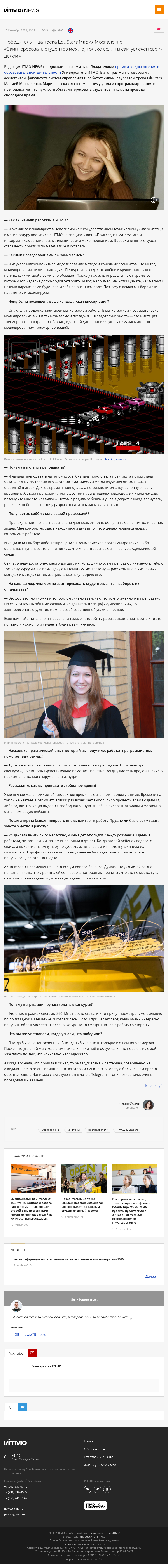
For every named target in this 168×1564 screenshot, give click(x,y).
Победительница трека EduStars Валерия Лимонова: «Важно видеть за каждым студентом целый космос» (82, 1205)
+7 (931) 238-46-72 (15, 1492)
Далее (150, 1276)
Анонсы (17, 1250)
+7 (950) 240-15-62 (15, 1498)
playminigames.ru (115, 459)
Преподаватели (98, 1129)
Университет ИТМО (46, 1366)
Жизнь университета (100, 1465)
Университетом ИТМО (105, 1533)
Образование (50, 1129)
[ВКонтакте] (158, 29)
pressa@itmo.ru (14, 1514)
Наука (88, 1441)
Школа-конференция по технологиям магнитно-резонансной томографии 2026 (67, 1259)
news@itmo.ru (34, 1334)
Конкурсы (73, 1129)
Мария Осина (129, 1104)
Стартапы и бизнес (98, 1457)
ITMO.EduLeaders (127, 1129)
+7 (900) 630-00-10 (15, 1486)
